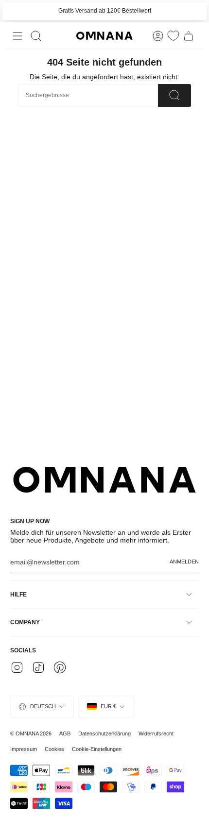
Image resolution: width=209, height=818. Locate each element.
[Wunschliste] (173, 36)
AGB (64, 733)
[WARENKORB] (188, 36)
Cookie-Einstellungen (97, 749)
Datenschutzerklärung (104, 733)
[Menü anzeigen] (17, 36)
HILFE (18, 594)
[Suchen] (174, 95)
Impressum (23, 749)
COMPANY (25, 622)
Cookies (54, 749)
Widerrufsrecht (156, 733)
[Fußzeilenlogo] (104, 479)
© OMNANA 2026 (31, 733)
